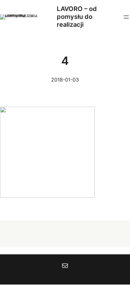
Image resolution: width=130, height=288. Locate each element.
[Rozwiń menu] (126, 17)
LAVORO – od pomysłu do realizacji (77, 16)
